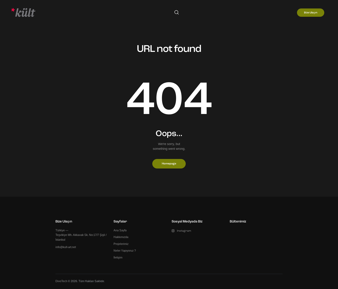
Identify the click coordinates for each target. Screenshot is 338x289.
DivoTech (61, 281)
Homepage (169, 163)
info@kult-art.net (65, 247)
